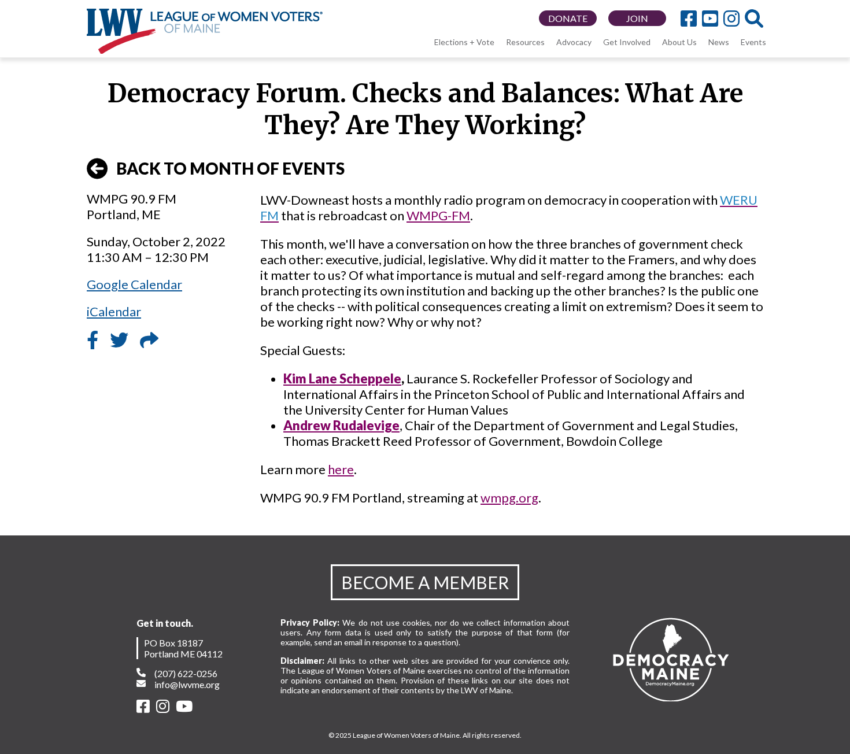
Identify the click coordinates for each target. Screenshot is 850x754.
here (341, 469)
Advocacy (574, 42)
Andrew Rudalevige (341, 425)
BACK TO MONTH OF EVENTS (230, 168)
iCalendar (114, 311)
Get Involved (627, 42)
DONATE (567, 18)
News (718, 42)
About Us (679, 42)
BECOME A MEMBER (425, 582)
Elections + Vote (464, 42)
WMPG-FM (438, 215)
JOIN (637, 18)
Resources (525, 42)
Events (753, 42)
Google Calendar (134, 284)
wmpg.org (509, 497)
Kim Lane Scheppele (342, 378)
